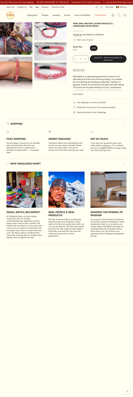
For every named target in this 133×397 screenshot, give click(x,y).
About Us (10, 7)
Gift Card (109, 7)
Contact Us (21, 7)
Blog (37, 7)
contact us (106, 145)
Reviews (45, 7)
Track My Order (57, 7)
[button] (32, 15)
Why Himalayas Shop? (25, 163)
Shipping (77, 34)
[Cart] (125, 15)
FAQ (30, 7)
